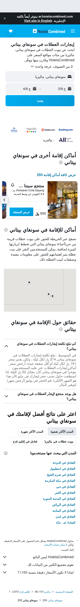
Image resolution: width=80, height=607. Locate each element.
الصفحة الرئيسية (64, 591)
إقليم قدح (24, 591)
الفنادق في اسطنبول (62, 468)
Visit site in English (38, 20)
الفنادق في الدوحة (64, 462)
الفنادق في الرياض (63, 504)
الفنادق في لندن (65, 516)
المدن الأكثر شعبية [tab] (62, 431)
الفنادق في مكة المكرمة (60, 480)
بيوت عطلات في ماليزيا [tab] (59, 441)
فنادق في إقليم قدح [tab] (25, 441)
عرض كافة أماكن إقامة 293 (56, 174)
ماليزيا (47, 591)
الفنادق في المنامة (63, 510)
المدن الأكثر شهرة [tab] (32, 431)
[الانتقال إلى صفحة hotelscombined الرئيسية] (48, 31)
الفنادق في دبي (65, 486)
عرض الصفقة (21, 212)
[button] (4, 18)
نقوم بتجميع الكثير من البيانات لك (51, 564)
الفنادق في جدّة (65, 522)
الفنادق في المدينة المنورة (59, 498)
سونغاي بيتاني (55, 600)
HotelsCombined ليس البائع (53, 556)
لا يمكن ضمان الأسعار (55, 544)
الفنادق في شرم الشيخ (61, 474)
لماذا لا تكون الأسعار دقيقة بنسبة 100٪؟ (46, 572)
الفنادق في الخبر (65, 492)
